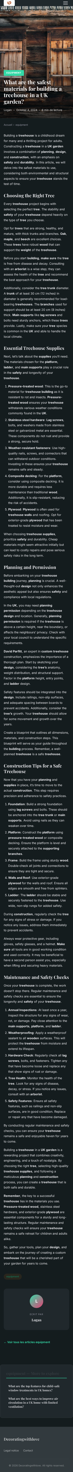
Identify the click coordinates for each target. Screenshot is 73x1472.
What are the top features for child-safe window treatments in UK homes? (34, 1388)
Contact (28, 1450)
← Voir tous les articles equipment (27, 1342)
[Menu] (65, 3)
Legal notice (11, 1450)
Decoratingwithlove (21, 1439)
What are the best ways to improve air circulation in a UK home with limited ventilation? (33, 1402)
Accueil (8, 124)
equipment (13, 72)
